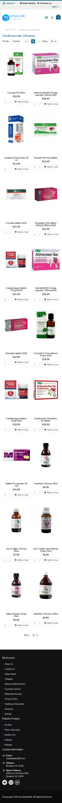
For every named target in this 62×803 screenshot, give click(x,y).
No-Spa (8, 725)
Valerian (8, 740)
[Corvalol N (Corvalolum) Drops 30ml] (46, 328)
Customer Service (13, 689)
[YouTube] (4, 781)
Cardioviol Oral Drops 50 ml (16, 158)
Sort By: (5, 41)
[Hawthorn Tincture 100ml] (46, 589)
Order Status (29, 3)
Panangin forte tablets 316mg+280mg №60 (45, 224)
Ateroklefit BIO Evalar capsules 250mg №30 (46, 289)
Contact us (45, 3)
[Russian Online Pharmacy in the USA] (13, 17)
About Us (9, 664)
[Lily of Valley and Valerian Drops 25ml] (46, 523)
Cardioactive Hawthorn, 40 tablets (45, 419)
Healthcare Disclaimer (14, 704)
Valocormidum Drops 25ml (16, 615)
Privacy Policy (11, 699)
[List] (38, 41)
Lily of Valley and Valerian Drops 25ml (45, 549)
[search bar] (52, 18)
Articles (8, 714)
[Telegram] (17, 781)
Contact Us (10, 669)
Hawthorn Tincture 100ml (46, 614)
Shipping (8, 679)
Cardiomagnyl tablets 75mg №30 (16, 419)
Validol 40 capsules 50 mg (16, 484)
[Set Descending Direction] (28, 41)
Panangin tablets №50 (16, 353)
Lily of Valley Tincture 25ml (16, 549)
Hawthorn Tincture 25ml (45, 483)
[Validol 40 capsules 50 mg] (16, 458)
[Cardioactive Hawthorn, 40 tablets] (46, 393)
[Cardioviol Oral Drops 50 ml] (16, 132)
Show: (45, 41)
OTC (14, 30)
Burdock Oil (10, 735)
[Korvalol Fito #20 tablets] (46, 132)
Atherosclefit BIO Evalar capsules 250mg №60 (46, 93)
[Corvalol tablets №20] (16, 198)
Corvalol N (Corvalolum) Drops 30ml (46, 354)
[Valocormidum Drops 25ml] (16, 589)
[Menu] (46, 17)
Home (7, 30)
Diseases (9, 709)
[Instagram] (11, 781)
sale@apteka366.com (15, 758)
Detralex (8, 745)
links (54, 7)
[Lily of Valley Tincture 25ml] (16, 523)
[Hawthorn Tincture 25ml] (46, 458)
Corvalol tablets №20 (16, 223)
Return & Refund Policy (15, 684)
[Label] (16, 67)
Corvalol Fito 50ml (16, 92)
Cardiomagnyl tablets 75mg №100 (16, 289)
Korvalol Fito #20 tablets (45, 157)
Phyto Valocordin (12, 730)
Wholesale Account (13, 694)
